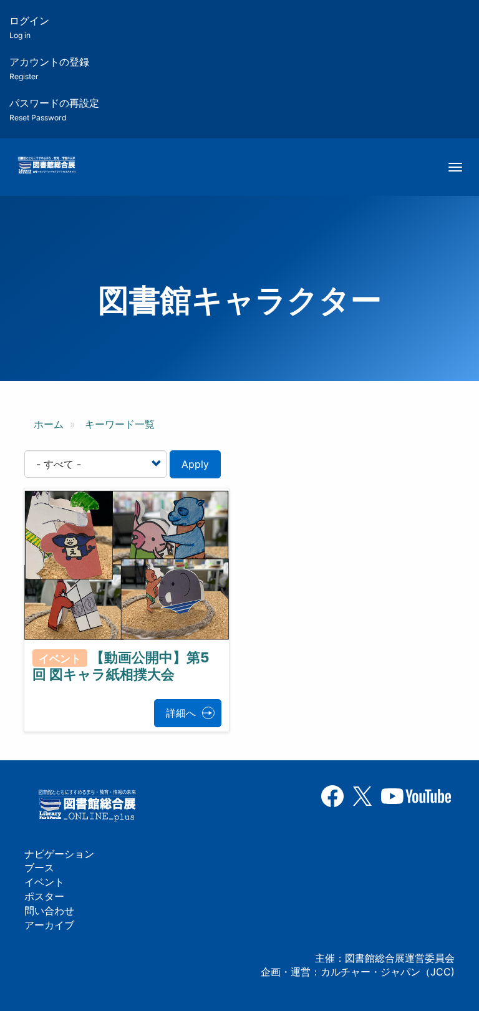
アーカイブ (49, 925)
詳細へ (181, 713)
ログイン (29, 27)
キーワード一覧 (120, 424)
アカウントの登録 (49, 68)
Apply (195, 464)
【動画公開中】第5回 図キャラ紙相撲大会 (120, 665)
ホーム (49, 424)
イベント (44, 882)
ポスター (44, 896)
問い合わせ (49, 910)
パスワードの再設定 (54, 109)
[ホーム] (46, 165)
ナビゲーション (59, 854)
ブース (39, 867)
